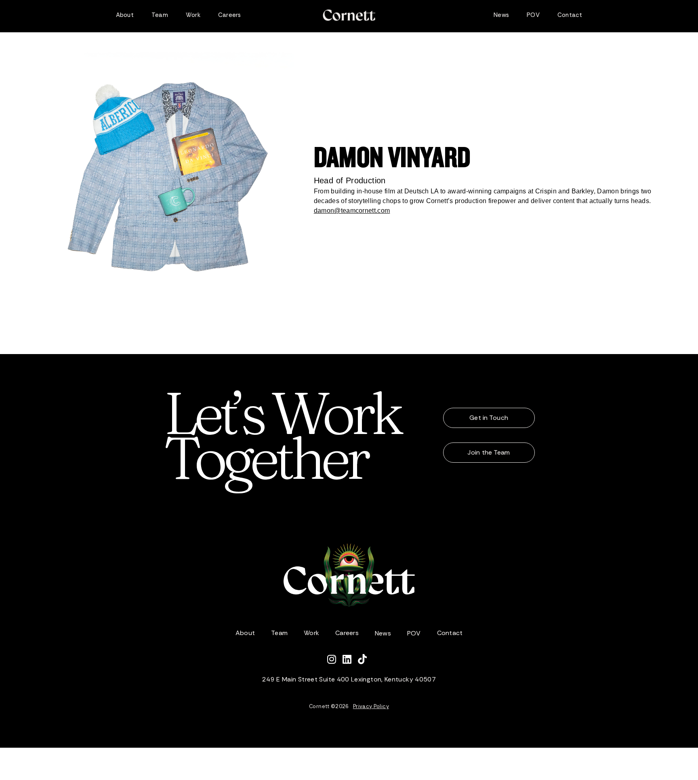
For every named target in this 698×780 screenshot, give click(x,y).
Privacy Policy (371, 706)
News (501, 15)
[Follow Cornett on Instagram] (335, 660)
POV (533, 15)
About (125, 15)
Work (193, 15)
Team (159, 15)
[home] (349, 15)
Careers (229, 15)
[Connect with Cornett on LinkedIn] (350, 660)
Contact (569, 15)
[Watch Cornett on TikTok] (364, 660)
